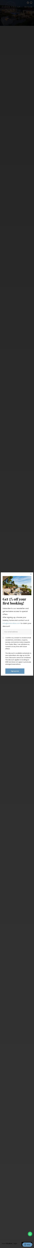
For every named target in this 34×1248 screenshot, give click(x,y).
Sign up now (15, 671)
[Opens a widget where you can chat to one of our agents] (27, 1244)
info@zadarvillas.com (11, 623)
